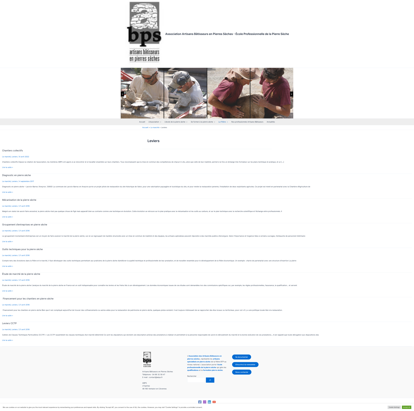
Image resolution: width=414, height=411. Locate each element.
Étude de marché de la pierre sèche (21, 274)
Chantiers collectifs (12, 150)
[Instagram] (204, 402)
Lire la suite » (7, 167)
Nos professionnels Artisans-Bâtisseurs (247, 122)
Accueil (142, 122)
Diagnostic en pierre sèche (16, 175)
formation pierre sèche (213, 370)
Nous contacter (241, 372)
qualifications (192, 370)
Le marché (6, 157)
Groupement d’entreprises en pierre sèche (24, 224)
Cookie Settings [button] (394, 407)
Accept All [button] (406, 407)
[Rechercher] (210, 380)
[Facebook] (200, 402)
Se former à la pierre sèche (202, 122)
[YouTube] (214, 402)
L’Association (154, 122)
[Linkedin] (209, 402)
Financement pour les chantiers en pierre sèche (27, 298)
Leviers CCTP (9, 323)
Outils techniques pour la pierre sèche (22, 249)
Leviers (14, 157)
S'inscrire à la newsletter (245, 364)
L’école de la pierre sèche (175, 122)
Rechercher (191, 376)
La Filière (222, 122)
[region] (207, 93)
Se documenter (241, 357)
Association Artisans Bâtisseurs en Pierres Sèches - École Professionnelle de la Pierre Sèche (227, 34)
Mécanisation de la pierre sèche (19, 200)
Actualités (271, 122)
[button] (160, 122)
